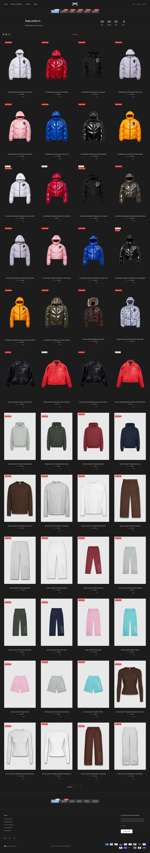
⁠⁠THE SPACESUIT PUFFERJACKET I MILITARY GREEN (57, 340)
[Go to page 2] (80, 785)
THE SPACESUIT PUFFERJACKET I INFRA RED (56, 92)
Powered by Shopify (66, 846)
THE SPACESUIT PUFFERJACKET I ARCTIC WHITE (19, 92)
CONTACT (28, 4)
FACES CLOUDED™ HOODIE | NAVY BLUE (130, 464)
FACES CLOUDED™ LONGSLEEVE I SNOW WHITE (93, 526)
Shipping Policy (8, 822)
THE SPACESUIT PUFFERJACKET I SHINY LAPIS (56, 154)
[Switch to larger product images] (3, 34)
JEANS (72, 11)
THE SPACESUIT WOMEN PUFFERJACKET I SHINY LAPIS (93, 278)
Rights (35, 4)
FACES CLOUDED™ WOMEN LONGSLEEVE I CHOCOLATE (130, 712)
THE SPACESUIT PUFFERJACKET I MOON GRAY (130, 92)
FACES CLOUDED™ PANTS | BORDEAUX (93, 588)
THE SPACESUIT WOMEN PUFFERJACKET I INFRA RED (56, 216)
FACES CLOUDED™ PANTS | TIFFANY (130, 650)
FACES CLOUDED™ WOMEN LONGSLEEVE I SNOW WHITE (56, 774)
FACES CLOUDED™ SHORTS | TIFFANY (93, 712)
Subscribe (126, 831)
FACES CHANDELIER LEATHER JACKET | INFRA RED (57, 402)
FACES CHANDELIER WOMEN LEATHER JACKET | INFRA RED (130, 402)
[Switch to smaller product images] (6, 34)
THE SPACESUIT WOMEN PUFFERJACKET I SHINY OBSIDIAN (130, 278)
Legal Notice (7, 830)
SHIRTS (87, 11)
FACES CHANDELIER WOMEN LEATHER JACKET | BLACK (93, 402)
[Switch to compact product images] (9, 34)
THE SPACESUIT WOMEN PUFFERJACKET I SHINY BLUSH (56, 278)
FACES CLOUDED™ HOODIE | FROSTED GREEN (20, 464)
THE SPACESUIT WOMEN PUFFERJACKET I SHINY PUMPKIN (20, 340)
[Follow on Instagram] (5, 838)
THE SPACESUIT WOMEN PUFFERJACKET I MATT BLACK (93, 216)
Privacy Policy (8, 827)
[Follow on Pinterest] (9, 838)
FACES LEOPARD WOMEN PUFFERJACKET (93, 339)
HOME (5, 4)
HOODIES (96, 11)
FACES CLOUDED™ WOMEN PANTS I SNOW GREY (130, 774)
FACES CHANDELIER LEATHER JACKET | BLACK (20, 402)
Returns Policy (8, 819)
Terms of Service (8, 824)
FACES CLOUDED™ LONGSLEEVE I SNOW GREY (57, 526)
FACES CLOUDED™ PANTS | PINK (93, 650)
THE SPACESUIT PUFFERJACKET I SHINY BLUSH (20, 154)
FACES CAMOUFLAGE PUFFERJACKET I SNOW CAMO (130, 339)
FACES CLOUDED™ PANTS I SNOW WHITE (56, 588)
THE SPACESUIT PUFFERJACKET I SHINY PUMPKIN (130, 154)
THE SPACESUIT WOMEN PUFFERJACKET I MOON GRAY (20, 278)
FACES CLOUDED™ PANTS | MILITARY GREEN (20, 650)
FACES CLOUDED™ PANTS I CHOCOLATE (130, 526)
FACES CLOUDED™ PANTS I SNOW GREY (20, 588)
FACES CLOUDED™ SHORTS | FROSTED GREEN (57, 712)
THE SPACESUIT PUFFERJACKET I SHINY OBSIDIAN (93, 154)
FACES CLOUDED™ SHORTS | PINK (20, 712)
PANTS (80, 11)
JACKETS (65, 11)
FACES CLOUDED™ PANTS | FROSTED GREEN (130, 588)
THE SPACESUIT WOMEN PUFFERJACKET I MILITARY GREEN (130, 216)
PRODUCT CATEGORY (16, 4)
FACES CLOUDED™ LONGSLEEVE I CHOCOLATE (20, 526)
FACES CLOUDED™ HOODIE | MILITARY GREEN (56, 464)
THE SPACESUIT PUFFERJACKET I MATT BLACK (93, 92)
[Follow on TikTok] (14, 838)
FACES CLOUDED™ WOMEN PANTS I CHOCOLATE (93, 774)
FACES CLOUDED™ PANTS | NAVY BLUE (57, 650)
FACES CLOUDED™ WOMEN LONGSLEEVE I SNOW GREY (20, 774)
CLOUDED (56, 11)
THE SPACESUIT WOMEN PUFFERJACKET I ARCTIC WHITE (20, 216)
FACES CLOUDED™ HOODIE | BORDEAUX (93, 464)
